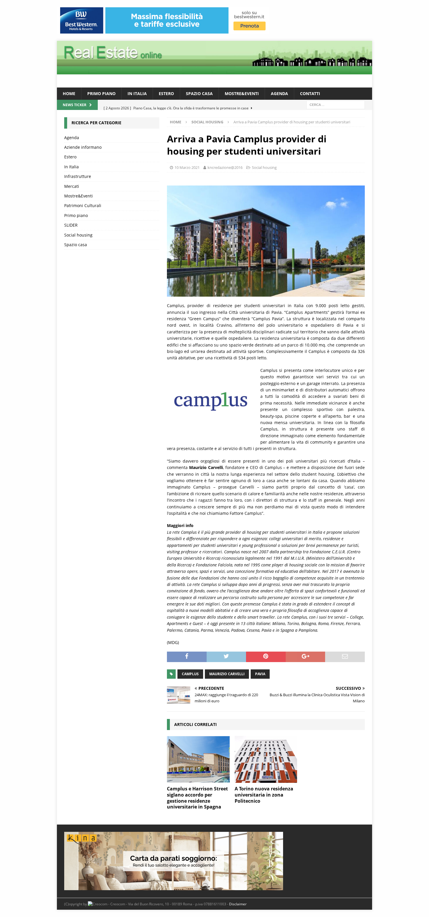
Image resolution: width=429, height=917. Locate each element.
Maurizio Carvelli (227, 673)
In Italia (137, 93)
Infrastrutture (77, 176)
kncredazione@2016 (225, 167)
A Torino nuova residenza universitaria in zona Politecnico (264, 794)
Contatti (310, 93)
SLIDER (71, 225)
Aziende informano (83, 147)
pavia (260, 673)
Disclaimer (238, 904)
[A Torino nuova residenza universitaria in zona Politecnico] (266, 759)
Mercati (71, 186)
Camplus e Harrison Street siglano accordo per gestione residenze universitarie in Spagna (197, 797)
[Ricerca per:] (335, 104)
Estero (166, 93)
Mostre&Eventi (242, 93)
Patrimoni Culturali (82, 205)
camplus (190, 673)
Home (69, 93)
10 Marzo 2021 (187, 167)
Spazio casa (199, 93)
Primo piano (101, 93)
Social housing (264, 167)
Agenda (279, 93)
